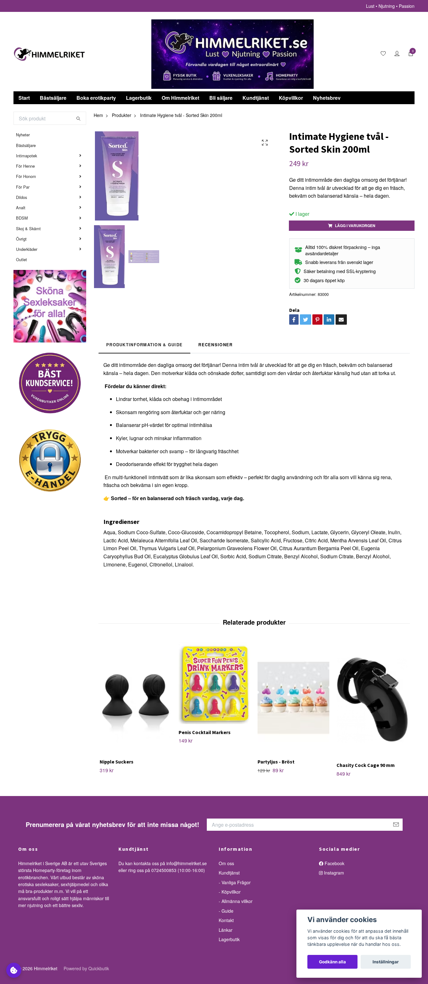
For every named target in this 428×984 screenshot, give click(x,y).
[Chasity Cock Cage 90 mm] (372, 699)
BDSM (22, 218)
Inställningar (386, 961)
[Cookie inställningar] (13, 970)
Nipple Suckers (116, 761)
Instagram (333, 873)
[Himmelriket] (49, 54)
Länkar (225, 930)
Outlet (21, 259)
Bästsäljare (53, 97)
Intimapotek (26, 156)
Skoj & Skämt (28, 228)
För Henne (25, 166)
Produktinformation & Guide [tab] (144, 344)
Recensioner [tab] (215, 344)
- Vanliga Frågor (235, 882)
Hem (98, 115)
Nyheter (23, 135)
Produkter (121, 115)
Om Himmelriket (180, 97)
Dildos (21, 197)
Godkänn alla (332, 961)
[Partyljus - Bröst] (293, 697)
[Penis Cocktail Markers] (214, 683)
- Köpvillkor (230, 892)
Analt (20, 207)
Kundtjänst (256, 97)
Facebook (333, 863)
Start (24, 97)
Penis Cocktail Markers (205, 732)
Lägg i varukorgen (355, 225)
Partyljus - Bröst (276, 761)
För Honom (26, 176)
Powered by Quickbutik (86, 968)
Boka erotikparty (96, 97)
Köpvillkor (291, 97)
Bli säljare (220, 97)
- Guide (226, 911)
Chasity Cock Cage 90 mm (366, 765)
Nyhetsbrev (327, 97)
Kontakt (226, 920)
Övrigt (21, 239)
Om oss (226, 863)
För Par (22, 187)
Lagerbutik (139, 97)
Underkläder (26, 249)
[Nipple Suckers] (135, 697)
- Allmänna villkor (236, 901)
